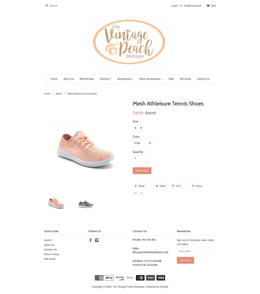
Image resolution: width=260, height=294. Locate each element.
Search (48, 240)
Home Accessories (150, 78)
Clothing (105, 78)
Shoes (59, 93)
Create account (192, 5)
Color (136, 137)
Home (54, 78)
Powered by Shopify (157, 286)
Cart (213, 5)
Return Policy (51, 254)
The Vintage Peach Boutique (129, 286)
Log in (174, 5)
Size (135, 121)
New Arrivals (87, 78)
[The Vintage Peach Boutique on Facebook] (90, 240)
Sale (171, 78)
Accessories (124, 78)
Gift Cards (185, 78)
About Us (68, 78)
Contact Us (203, 78)
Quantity (138, 152)
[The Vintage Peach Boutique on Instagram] (97, 240)
